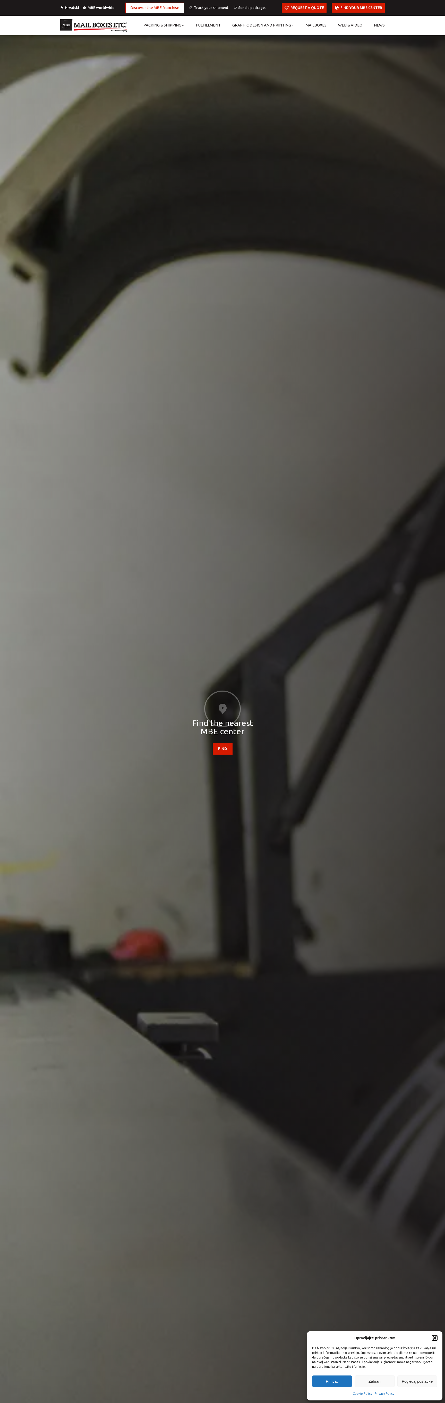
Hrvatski (72, 8)
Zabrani (375, 1381)
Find (222, 748)
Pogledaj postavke (417, 1381)
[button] (434, 1338)
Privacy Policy (384, 1393)
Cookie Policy (362, 1393)
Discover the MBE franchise (154, 7)
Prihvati (332, 1381)
